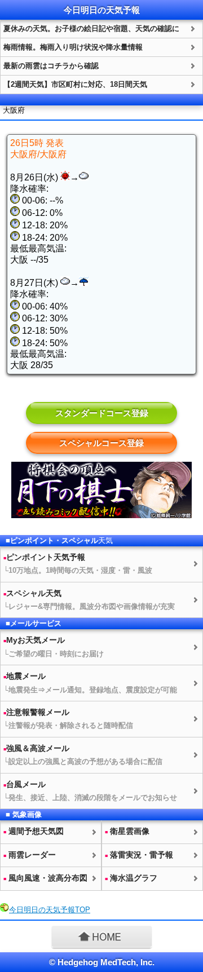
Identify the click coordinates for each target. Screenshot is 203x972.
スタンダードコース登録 (101, 413)
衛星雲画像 (127, 831)
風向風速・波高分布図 (45, 877)
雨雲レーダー (29, 854)
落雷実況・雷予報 (139, 854)
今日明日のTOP (49, 909)
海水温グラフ (131, 877)
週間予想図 (33, 831)
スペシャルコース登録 (101, 443)
